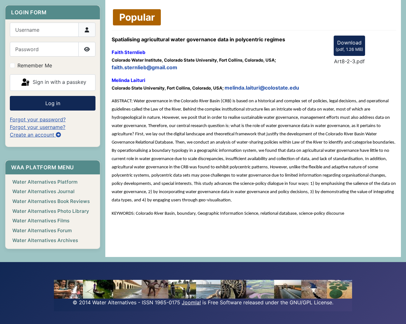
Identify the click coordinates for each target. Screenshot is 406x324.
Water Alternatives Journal (43, 191)
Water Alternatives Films (40, 221)
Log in (52, 103)
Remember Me (34, 65)
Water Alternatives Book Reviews (51, 201)
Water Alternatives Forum (42, 230)
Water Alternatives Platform (44, 182)
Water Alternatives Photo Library (50, 211)
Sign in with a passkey (58, 82)
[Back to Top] (395, 312)
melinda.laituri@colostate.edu (262, 87)
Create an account (33, 135)
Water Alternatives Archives (45, 240)
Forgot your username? (37, 127)
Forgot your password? (38, 119)
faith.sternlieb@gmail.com (144, 67)
